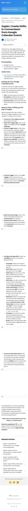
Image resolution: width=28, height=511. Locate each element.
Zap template (8, 75)
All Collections (5, 18)
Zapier (23, 18)
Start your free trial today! (14, 503)
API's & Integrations (15, 18)
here (11, 420)
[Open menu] (25, 3)
